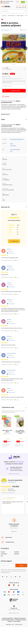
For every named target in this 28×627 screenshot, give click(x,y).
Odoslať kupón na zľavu (14, 333)
